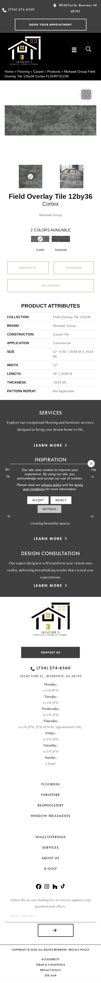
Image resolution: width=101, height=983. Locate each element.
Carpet (38, 71)
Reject (60, 500)
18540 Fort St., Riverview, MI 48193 (50, 676)
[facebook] (38, 887)
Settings (49, 509)
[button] (50, 24)
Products (53, 71)
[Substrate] (60, 239)
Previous (7, 174)
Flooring (23, 71)
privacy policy (51, 484)
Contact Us (27, 268)
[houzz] (55, 887)
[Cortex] (40, 239)
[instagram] (46, 887)
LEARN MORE (48, 445)
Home (9, 71)
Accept (38, 500)
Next (94, 174)
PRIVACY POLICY (79, 950)
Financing (74, 268)
